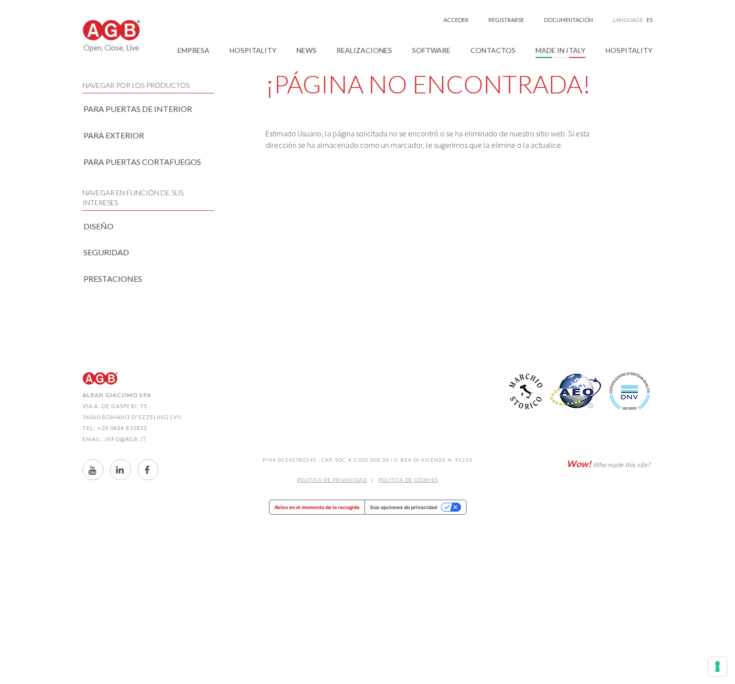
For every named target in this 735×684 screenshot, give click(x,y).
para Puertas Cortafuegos (142, 161)
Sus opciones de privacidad (403, 507)
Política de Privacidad (332, 480)
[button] (194, 50)
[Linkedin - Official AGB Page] (120, 469)
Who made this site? (608, 463)
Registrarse (506, 19)
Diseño (99, 226)
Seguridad (106, 252)
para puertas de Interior (138, 108)
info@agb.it (125, 439)
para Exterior (114, 135)
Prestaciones (113, 278)
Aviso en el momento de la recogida (317, 507)
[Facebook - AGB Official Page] (148, 469)
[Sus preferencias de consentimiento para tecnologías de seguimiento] (717, 666)
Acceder (456, 19)
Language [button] (632, 19)
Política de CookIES (408, 480)
